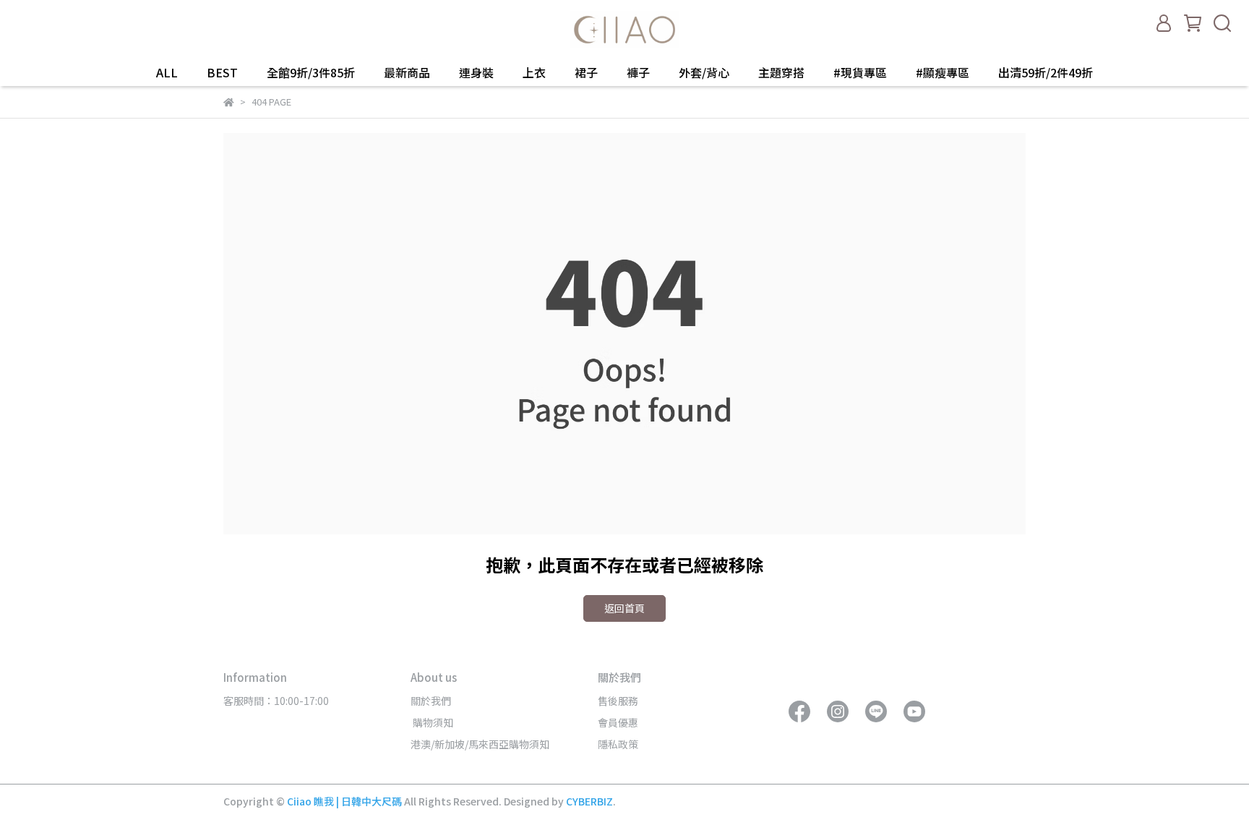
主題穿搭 (781, 72)
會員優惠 (618, 722)
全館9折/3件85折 (311, 72)
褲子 (638, 72)
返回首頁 (624, 608)
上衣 (534, 72)
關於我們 (431, 700)
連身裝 (476, 72)
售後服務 (618, 700)
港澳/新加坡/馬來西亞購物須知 (480, 744)
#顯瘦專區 (942, 72)
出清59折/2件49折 (1045, 72)
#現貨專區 (860, 72)
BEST (222, 72)
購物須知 (432, 722)
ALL (167, 72)
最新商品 (407, 72)
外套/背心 (704, 72)
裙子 (586, 72)
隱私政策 (618, 744)
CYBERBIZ (589, 801)
